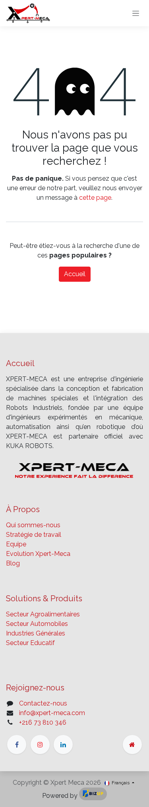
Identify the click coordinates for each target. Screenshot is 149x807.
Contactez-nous (43, 703)
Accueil (74, 274)
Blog (13, 563)
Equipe (16, 544)
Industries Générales (35, 633)
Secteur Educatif (30, 643)
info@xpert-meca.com (52, 713)
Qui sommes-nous (33, 525)
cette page (95, 197)
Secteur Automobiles (37, 624)
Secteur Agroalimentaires (43, 614)
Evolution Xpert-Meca (38, 553)
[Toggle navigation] (135, 13)
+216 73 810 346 (42, 722)
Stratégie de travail (33, 534)
